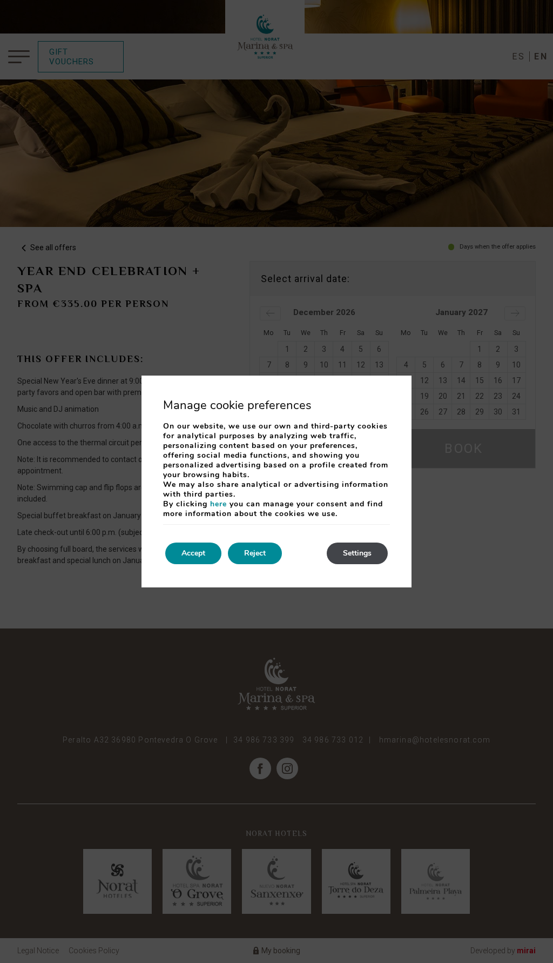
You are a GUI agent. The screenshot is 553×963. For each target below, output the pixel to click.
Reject (255, 553)
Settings (357, 553)
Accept (193, 553)
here (218, 504)
